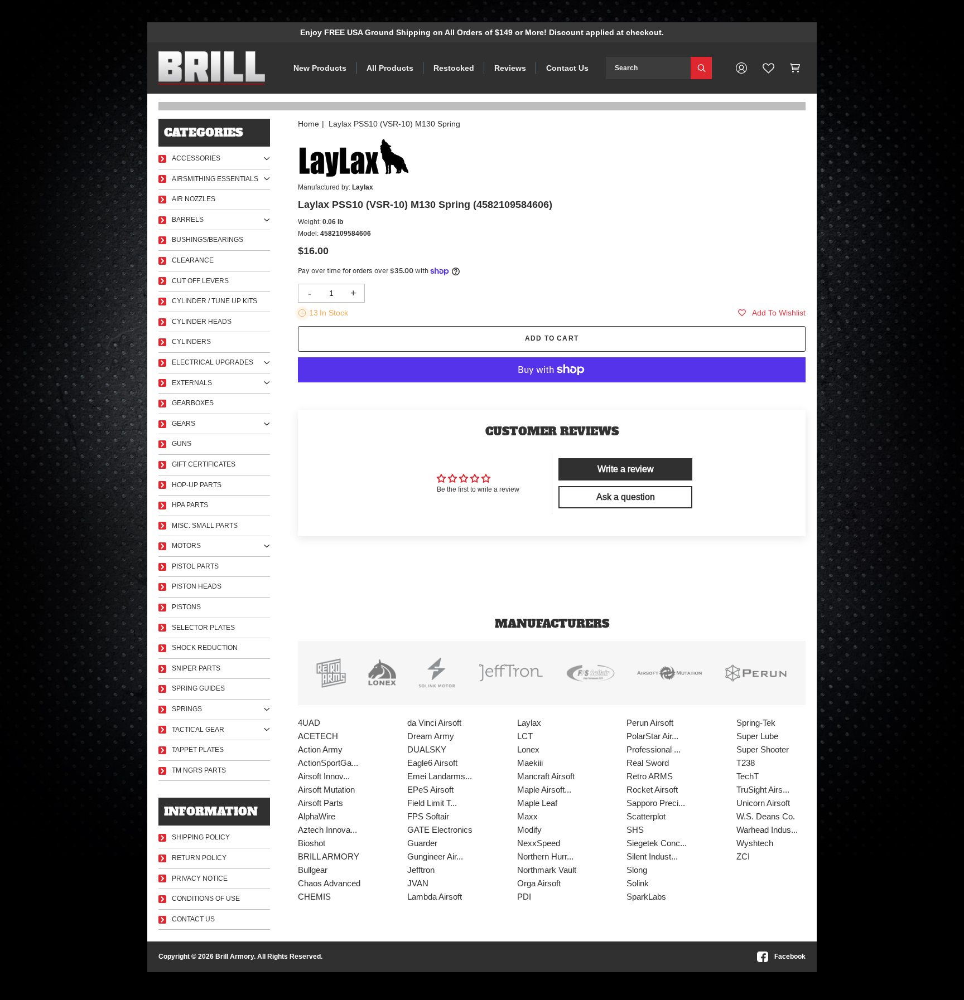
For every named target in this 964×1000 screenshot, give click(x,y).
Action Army (320, 749)
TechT (747, 776)
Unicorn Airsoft (763, 803)
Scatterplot (646, 816)
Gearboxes (193, 403)
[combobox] (648, 68)
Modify (529, 829)
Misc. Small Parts (205, 526)
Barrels (188, 220)
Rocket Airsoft (652, 789)
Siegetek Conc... (656, 843)
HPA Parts (190, 505)
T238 (745, 763)
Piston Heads (196, 586)
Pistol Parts (195, 566)
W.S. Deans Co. (765, 816)
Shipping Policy (201, 837)
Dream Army (430, 736)
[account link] (741, 68)
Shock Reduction (205, 648)
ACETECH (318, 736)
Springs (187, 709)
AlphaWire (316, 816)
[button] (795, 68)
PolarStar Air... (652, 736)
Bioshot (311, 843)
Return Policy (199, 858)
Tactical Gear (198, 730)
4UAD (309, 722)
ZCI (743, 856)
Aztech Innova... (327, 829)
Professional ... (653, 749)
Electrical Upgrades (212, 362)
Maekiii (530, 763)
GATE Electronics (440, 829)
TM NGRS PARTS (199, 770)
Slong (636, 870)
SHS (635, 829)
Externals (192, 383)
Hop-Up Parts (196, 485)
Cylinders (191, 342)
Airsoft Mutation (326, 789)
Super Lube (757, 736)
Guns (181, 444)
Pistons (186, 607)
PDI (524, 896)
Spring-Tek (755, 722)
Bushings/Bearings (207, 240)
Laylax (529, 722)
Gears (183, 424)
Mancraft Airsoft (546, 776)
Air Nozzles (193, 199)
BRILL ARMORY (328, 856)
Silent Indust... (652, 856)
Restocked (453, 68)
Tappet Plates (198, 750)
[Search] (701, 68)
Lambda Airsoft (434, 896)
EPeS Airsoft (430, 789)
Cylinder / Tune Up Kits (214, 301)
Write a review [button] (625, 469)
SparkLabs (646, 896)
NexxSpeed (538, 843)
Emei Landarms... (439, 776)
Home (308, 123)
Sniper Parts (196, 668)
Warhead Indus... (767, 829)
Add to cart (552, 338)
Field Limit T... (432, 803)
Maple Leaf (537, 803)
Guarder (422, 843)
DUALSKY (426, 749)
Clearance (193, 260)
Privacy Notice (200, 878)
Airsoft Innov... (324, 776)
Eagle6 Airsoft (432, 763)
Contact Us (567, 68)
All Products (390, 68)
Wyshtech (754, 843)
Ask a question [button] (625, 497)
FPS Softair (428, 816)
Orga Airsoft (539, 883)
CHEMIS (314, 896)
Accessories (196, 158)
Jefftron (421, 870)
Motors (186, 546)
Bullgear (312, 870)
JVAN (417, 883)
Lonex (528, 749)
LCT (525, 736)
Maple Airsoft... (544, 789)
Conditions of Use (206, 898)
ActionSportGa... (328, 763)
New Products (319, 68)
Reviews (510, 68)
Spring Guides (198, 688)
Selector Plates (203, 628)
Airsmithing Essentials (215, 179)
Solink (637, 883)
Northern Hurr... (545, 856)
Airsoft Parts (320, 803)
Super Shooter (762, 749)
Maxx (527, 816)
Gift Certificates (203, 464)
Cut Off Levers (200, 281)
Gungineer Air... (435, 856)
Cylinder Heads (202, 322)
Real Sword (647, 763)
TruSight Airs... (762, 789)
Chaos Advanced (329, 883)
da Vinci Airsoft (434, 722)
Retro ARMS (649, 776)
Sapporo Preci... (655, 803)
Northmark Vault (546, 870)
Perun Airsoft (649, 722)
